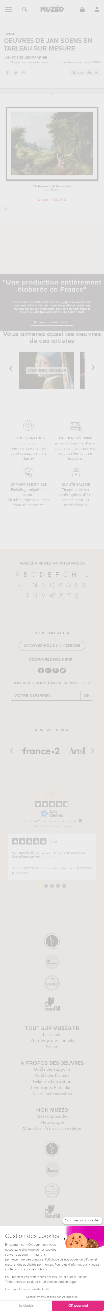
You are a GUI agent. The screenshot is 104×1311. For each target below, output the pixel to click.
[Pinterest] (55, 672)
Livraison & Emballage (52, 1087)
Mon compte (52, 1122)
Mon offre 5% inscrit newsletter (52, 1128)
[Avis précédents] (4, 856)
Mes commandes (52, 1116)
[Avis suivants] (99, 856)
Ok (87, 696)
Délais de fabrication (52, 1081)
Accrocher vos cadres (52, 1093)
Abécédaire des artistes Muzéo (52, 563)
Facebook (7, 72)
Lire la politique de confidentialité (27, 1289)
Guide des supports (52, 1069)
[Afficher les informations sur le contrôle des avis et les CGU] (80, 821)
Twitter (15, 72)
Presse (52, 1046)
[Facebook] (41, 672)
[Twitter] (63, 672)
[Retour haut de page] (6, 209)
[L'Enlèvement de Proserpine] (52, 179)
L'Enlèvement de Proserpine (52, 188)
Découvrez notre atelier (52, 322)
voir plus (49, 857)
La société (52, 1034)
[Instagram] (48, 672)
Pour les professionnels (52, 1040)
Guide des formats (52, 1075)
